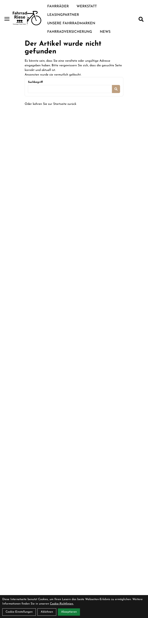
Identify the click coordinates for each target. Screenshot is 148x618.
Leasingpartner (63, 15)
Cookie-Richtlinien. (62, 603)
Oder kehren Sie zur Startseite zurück (50, 104)
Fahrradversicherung (69, 32)
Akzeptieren (69, 611)
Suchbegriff (35, 82)
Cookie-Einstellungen (19, 611)
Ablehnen (47, 611)
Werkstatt (87, 6)
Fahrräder (58, 6)
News (105, 32)
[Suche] (141, 19)
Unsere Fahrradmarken (71, 23)
